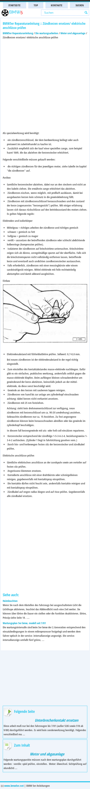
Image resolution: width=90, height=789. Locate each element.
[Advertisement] (45, 84)
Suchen (80, 5)
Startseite (14, 5)
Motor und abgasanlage (72, 33)
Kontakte (56, 5)
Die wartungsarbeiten (46, 33)
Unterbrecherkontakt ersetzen (56, 720)
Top (36, 5)
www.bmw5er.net (14, 786)
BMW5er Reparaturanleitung (18, 33)
